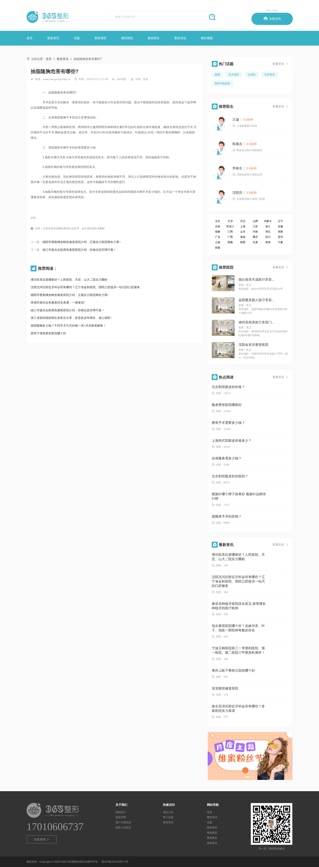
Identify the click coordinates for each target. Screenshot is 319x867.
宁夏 (280, 242)
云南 (217, 242)
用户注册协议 (123, 822)
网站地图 (272, 10)
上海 (242, 226)
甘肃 (255, 242)
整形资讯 (53, 38)
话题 (77, 38)
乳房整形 (270, 74)
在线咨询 (41, 839)
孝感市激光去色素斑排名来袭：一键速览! (58, 302)
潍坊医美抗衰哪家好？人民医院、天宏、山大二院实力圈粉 (69, 279)
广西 (230, 236)
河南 (255, 231)
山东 (242, 231)
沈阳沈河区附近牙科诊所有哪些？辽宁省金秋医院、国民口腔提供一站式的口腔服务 (85, 287)
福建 (217, 231)
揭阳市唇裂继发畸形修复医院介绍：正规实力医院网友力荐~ (81, 242)
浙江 (267, 226)
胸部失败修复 (222, 83)
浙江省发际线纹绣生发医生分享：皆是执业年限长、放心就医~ (71, 317)
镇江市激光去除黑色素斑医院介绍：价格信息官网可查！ (79, 249)
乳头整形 (234, 74)
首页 (29, 38)
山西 (255, 221)
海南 (242, 236)
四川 (267, 236)
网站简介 (121, 812)
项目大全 (168, 812)
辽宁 (280, 221)
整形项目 (100, 38)
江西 (230, 231)
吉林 (217, 226)
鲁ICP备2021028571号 (115, 861)
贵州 (280, 236)
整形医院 (127, 38)
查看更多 (280, 63)
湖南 (280, 231)
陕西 (242, 242)
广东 (217, 236)
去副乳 (252, 74)
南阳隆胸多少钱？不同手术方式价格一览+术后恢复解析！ (68, 325)
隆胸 (217, 74)
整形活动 (180, 38)
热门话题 (168, 817)
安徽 (280, 226)
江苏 (255, 226)
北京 (217, 221)
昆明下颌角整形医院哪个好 (48, 333)
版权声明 (121, 817)
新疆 (217, 247)
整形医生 (154, 38)
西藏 (230, 242)
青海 (267, 242)
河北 (242, 221)
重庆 (255, 236)
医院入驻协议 (123, 827)
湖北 (267, 231)
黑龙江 (230, 226)
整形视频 (207, 38)
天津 (230, 221)
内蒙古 (268, 221)
